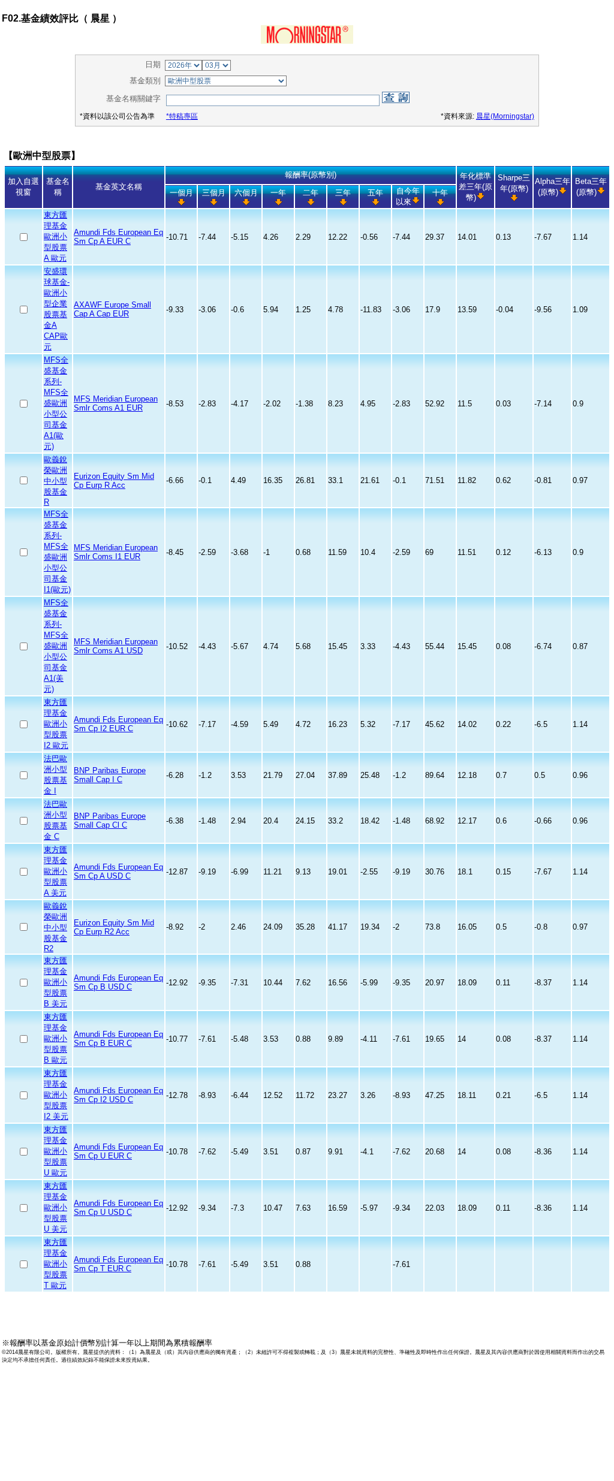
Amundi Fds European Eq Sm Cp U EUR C (118, 1151)
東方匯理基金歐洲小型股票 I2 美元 (56, 1095)
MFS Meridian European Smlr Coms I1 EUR (116, 552)
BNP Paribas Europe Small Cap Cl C (110, 821)
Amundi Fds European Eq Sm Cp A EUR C (118, 237)
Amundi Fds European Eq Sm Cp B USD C (118, 982)
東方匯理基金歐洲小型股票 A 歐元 (55, 236)
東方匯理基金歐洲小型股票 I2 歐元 (56, 724)
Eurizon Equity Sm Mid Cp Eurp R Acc (114, 481)
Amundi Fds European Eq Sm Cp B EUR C (118, 1039)
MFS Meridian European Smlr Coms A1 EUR (116, 403)
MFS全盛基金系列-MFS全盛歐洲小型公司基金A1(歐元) (56, 403)
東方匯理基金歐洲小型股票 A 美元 (55, 871)
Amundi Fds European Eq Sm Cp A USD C (118, 871)
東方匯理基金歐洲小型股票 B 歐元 (55, 1038)
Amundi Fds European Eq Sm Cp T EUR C (118, 1264)
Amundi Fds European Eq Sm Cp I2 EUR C (118, 724)
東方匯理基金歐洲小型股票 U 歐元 (55, 1151)
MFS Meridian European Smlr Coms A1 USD (116, 646)
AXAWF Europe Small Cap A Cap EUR (112, 309)
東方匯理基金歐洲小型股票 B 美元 (55, 982)
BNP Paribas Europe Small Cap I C (110, 775)
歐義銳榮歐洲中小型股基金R (55, 480)
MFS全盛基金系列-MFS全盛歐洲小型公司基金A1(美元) (56, 645)
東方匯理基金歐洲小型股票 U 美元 (55, 1207)
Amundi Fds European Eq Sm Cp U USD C (118, 1208)
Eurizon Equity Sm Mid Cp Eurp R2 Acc (114, 927)
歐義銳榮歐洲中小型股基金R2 (55, 927)
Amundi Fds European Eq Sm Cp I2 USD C (118, 1095)
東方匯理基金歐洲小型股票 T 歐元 (55, 1264)
